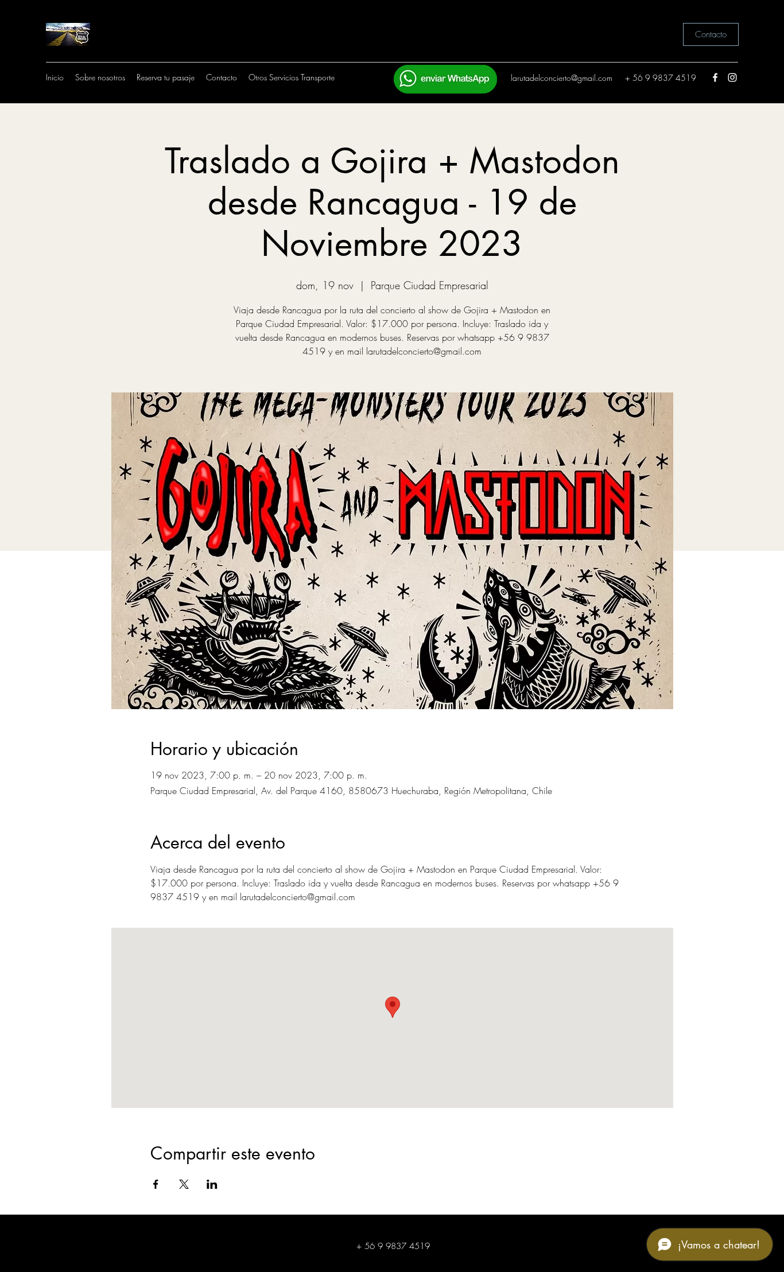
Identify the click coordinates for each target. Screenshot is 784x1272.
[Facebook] (715, 77)
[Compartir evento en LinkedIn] (212, 1184)
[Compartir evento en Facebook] (155, 1184)
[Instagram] (732, 77)
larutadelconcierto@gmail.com (561, 77)
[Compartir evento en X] (183, 1184)
